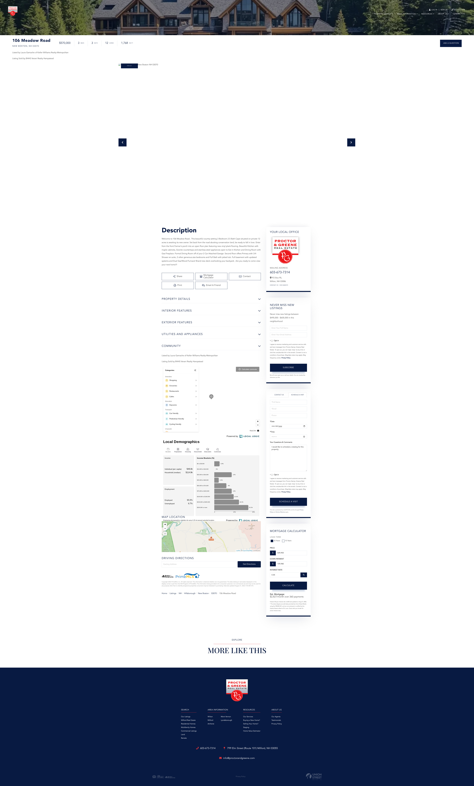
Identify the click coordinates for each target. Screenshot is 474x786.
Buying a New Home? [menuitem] (251, 720)
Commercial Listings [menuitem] (189, 731)
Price (272, 548)
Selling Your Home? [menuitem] (250, 724)
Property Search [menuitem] (383, 14)
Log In (434, 10)
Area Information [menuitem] (406, 14)
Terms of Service (280, 512)
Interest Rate (276, 570)
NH (180, 593)
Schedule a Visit (297, 395)
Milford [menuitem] (210, 720)
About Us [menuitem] (442, 14)
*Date (272, 422)
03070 (214, 593)
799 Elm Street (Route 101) (252, 748)
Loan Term (275, 537)
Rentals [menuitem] (184, 738)
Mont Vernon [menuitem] (226, 717)
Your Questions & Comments (281, 442)
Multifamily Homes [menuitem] (188, 727)
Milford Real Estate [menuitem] (188, 720)
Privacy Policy (285, 358)
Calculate (288, 586)
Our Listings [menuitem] (185, 717)
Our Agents (284, 285)
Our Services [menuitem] (248, 717)
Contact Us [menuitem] (459, 14)
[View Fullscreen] (165, 534)
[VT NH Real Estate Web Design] (314, 776)
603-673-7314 (459, 10)
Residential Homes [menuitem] (188, 724)
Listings (173, 593)
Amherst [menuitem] (211, 724)
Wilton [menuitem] (210, 717)
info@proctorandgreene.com (239, 758)
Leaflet (238, 550)
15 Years (288, 541)
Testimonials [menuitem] (276, 720)
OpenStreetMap (248, 550)
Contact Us (274, 285)
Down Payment (277, 559)
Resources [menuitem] (426, 14)
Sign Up (444, 10)
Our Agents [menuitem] (275, 717)
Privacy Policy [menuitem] (276, 724)
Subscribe (288, 368)
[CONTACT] (451, 43)
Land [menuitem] (183, 735)
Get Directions (249, 564)
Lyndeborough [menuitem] (226, 720)
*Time (272, 432)
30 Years (277, 541)
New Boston (203, 593)
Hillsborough (189, 593)
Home (164, 593)
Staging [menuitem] (246, 727)
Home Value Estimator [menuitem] (251, 731)
